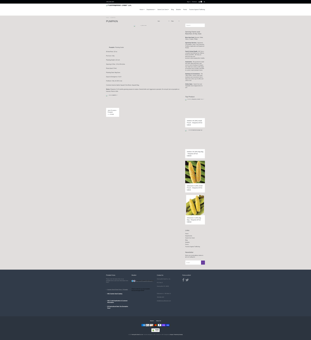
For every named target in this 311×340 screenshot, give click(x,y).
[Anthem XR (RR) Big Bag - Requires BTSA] (195, 139)
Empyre (171, 334)
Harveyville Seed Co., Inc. (137, 334)
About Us (158, 321)
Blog (172, 9)
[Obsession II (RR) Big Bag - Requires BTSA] (195, 205)
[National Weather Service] (143, 281)
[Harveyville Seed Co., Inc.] (119, 9)
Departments (150, 9)
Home (141, 9)
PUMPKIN (112, 17)
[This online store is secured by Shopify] (155, 331)
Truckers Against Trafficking (197, 9)
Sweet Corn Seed (162, 9)
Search (152, 321)
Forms (185, 9)
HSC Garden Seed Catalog (114, 293)
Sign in (188, 2)
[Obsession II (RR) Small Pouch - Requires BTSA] (195, 172)
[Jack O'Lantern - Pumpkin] (112, 101)
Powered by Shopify (178, 334)
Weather (178, 9)
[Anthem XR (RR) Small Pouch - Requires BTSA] (195, 108)
